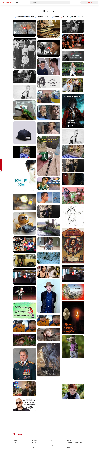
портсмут (33, 16)
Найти (64, 2)
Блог (15, 442)
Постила (7, 2)
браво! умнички (74, 16)
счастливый (47, 16)
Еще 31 (81, 16)
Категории (51, 437)
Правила (69, 440)
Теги (50, 442)
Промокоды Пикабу (71, 447)
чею (67, 16)
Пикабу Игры (52, 445)
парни (27, 16)
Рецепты (34, 445)
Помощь (69, 437)
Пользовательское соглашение (74, 442)
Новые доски (35, 440)
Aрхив (33, 447)
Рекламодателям (71, 449)
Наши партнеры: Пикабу (73, 445)
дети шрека (40, 16)
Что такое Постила (19, 437)
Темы (50, 440)
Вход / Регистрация (89, 2)
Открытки (34, 442)
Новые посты (35, 437)
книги (63, 16)
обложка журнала (20, 16)
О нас (15, 440)
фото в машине (56, 16)
